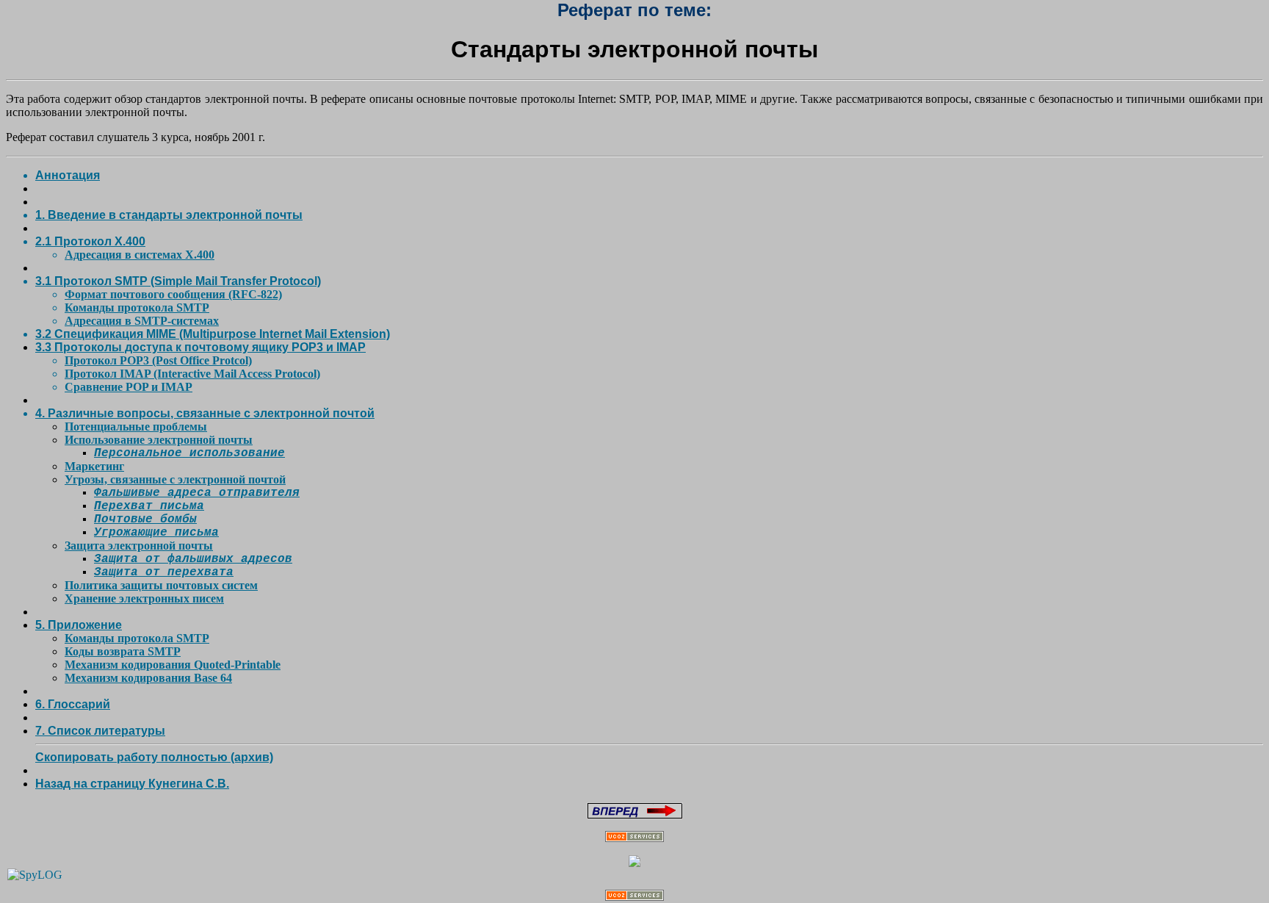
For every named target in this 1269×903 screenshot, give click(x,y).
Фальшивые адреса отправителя (197, 493)
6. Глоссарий (72, 704)
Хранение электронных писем (144, 598)
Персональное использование (189, 453)
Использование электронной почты (159, 439)
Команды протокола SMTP (137, 638)
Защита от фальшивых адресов (193, 559)
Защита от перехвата (164, 572)
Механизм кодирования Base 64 (148, 678)
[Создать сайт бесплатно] (634, 838)
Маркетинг (94, 466)
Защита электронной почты (139, 545)
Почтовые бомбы (145, 519)
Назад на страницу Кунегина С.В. (132, 783)
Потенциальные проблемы (136, 426)
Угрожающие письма (156, 532)
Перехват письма (149, 506)
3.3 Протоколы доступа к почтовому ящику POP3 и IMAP (200, 347)
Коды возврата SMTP (123, 651)
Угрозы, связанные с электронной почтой (175, 479)
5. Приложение (78, 625)
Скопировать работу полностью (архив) (154, 757)
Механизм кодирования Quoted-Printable (173, 664)
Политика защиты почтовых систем (161, 585)
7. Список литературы (100, 730)
